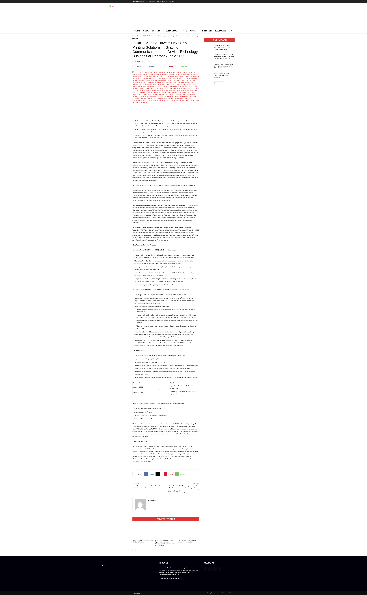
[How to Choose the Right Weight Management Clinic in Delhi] (188, 531)
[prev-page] (133, 550)
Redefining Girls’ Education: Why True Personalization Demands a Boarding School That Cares (224, 56)
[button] (232, 30)
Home (134, 36)
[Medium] (231, 1)
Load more (219, 83)
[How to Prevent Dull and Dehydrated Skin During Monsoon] (142, 531)
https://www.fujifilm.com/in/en (141, 461)
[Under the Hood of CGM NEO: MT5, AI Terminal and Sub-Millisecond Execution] (208, 47)
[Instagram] (228, 1)
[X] (233, 1)
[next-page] (137, 550)
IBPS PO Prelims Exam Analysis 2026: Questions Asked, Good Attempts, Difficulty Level (223, 66)
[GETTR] (225, 1)
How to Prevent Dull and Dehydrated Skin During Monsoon (221, 75)
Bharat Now (139, 61)
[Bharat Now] (133, 62)
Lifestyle (139, 36)
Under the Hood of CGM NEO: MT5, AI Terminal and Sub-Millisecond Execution (223, 47)
